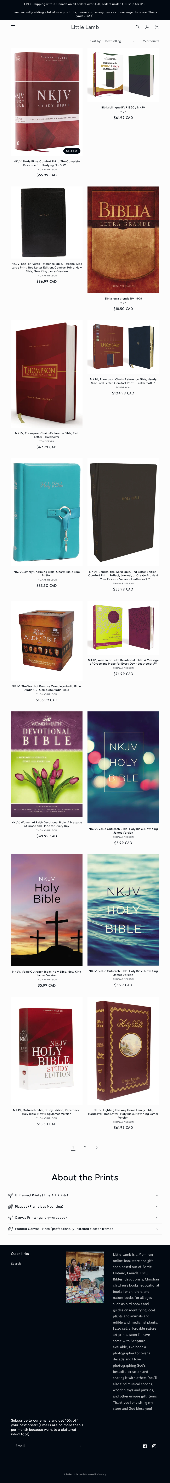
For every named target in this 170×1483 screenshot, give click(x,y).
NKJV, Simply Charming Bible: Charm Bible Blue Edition (47, 573)
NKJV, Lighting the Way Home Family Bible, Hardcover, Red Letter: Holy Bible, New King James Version (123, 1113)
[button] (13, 27)
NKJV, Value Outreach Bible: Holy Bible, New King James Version (123, 830)
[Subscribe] (80, 1446)
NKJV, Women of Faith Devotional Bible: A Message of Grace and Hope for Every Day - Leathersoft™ (123, 661)
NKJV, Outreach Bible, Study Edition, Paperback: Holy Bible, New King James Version (46, 1111)
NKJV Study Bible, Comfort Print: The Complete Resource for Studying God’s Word (46, 163)
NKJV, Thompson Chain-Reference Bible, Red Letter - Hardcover (46, 435)
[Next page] (97, 1147)
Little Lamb (79, 1474)
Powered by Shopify (95, 1474)
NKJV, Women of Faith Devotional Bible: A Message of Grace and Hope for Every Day (46, 824)
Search (16, 1263)
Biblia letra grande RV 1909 (123, 298)
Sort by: (95, 41)
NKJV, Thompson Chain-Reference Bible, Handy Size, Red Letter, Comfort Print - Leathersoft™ (123, 381)
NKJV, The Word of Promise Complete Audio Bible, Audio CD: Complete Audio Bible (47, 688)
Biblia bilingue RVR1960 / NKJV (123, 107)
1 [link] (73, 1147)
